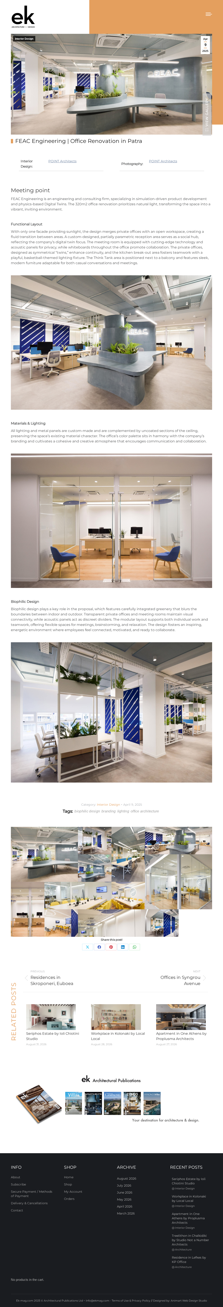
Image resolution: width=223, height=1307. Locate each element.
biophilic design (87, 811)
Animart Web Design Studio (189, 1300)
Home (68, 1177)
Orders (69, 1199)
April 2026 (124, 1206)
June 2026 (124, 1192)
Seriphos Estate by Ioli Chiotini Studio (52, 1036)
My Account (73, 1192)
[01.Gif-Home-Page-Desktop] (111, 1100)
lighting (123, 811)
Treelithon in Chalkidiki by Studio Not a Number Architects (190, 1240)
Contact (17, 1210)
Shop (68, 1184)
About (15, 1177)
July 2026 (124, 1185)
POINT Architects (62, 161)
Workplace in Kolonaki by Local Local (118, 1036)
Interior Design (24, 38)
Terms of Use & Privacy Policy (131, 1300)
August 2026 (126, 1178)
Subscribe (18, 1184)
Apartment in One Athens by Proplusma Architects (181, 1036)
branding (108, 811)
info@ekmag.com (97, 1300)
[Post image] (51, 1017)
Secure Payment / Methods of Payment (31, 1194)
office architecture (145, 811)
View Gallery (207, 112)
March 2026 (126, 1213)
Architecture (183, 1249)
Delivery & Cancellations (29, 1203)
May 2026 (124, 1199)
